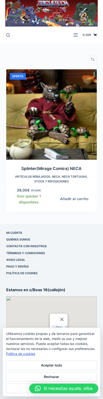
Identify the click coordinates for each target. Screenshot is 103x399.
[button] (63, 388)
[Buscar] (8, 35)
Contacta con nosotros (26, 246)
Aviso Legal (15, 260)
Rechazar (51, 377)
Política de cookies (22, 273)
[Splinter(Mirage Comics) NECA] (51, 114)
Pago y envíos (17, 266)
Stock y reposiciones (51, 181)
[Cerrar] (62, 319)
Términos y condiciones (25, 253)
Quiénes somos (18, 239)
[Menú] (76, 35)
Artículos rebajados (32, 176)
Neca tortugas (74, 176)
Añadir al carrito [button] (74, 199)
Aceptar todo (51, 365)
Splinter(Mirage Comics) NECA (51, 168)
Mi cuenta (14, 233)
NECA (56, 176)
